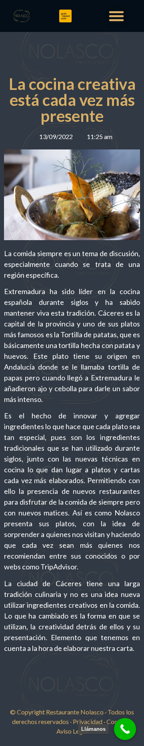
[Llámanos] (125, 729)
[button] (116, 16)
